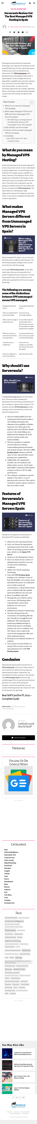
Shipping (8, 984)
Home (18, 957)
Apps (6, 849)
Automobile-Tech (10, 855)
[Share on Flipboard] (18, 32)
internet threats (10, 966)
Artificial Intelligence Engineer (12, 924)
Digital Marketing (10, 863)
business (10, 930)
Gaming (6, 873)
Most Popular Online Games (11, 975)
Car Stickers (9, 934)
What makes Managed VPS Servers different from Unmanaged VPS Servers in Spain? (18, 114)
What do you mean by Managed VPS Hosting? (17, 107)
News (6, 884)
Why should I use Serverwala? (16, 127)
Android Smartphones (24, 917)
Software (7, 889)
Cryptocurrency (9, 857)
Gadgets (7, 871)
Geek (6, 876)
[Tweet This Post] (14, 32)
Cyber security (9, 860)
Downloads (8, 865)
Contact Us (16, 1112)
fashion (26, 950)
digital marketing (13, 941)
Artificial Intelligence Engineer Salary (14, 926)
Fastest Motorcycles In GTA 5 (11, 953)
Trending (7, 900)
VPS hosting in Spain (18, 706)
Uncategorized (9, 903)
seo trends (24, 981)
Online (7, 978)
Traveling (22, 987)
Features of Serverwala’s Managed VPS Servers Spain (18, 131)
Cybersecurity (10, 937)
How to (6, 879)
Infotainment (8, 881)
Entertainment (9, 947)
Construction (18, 934)
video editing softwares (22, 990)
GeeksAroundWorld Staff (15, 26)
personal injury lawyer (12, 981)
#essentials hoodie (11, 918)
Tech (5, 892)
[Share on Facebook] (10, 32)
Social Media (25, 984)
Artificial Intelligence (11, 852)
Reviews (7, 887)
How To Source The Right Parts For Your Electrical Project (17, 962)
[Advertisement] (18, 819)
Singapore (15, 984)
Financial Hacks (25, 954)
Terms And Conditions (15, 1113)
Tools (6, 897)
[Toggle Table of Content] (30, 102)
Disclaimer (26, 1113)
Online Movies (15, 978)
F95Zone (18, 946)
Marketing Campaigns (12, 972)
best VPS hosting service (13, 397)
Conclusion (9, 136)
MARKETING (19, 969)
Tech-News (8, 895)
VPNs (7, 993)
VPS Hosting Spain (8, 709)
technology (8, 987)
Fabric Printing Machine (13, 950)
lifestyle (8, 969)
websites (13, 993)
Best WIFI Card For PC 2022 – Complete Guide (17, 139)
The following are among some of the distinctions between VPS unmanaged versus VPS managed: (19, 122)
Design (19, 937)
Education (7, 868)
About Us (9, 1112)
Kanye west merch (22, 966)
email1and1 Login (24, 944)
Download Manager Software (12, 944)
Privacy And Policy (25, 1112)
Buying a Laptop (21, 930)
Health (12, 957)
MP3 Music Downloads (25, 975)
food (6, 957)
